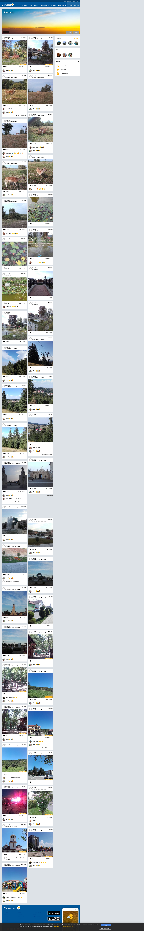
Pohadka (35, 820)
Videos (36, 5)
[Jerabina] (64, 55)
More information (105, 928)
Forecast (24, 5)
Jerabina (34, 447)
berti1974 (8, 108)
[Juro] (59, 43)
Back (6, 32)
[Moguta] (70, 55)
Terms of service (37, 912)
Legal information (37, 916)
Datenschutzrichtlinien (38, 918)
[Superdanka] (70, 43)
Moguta (8, 897)
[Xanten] (64, 43)
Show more (76, 38)
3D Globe (53, 5)
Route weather (44, 5)
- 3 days (6, 916)
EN (74, 1)
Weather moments (73, 5)
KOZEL (8, 777)
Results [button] (58, 61)
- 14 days (6, 920)
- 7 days (6, 918)
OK (106, 925)
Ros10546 (35, 741)
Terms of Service (67, 926)
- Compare (6, 922)
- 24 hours (6, 914)
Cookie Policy (56, 926)
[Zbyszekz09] (76, 43)
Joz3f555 (8, 233)
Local (76, 32)
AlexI (7, 70)
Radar (30, 5)
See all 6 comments (20, 115)
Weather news (62, 5)
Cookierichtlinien (37, 920)
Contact (35, 914)
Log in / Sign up (67, 1)
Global (69, 32)
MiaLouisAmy (10, 697)
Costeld (7, 37)
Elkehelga (8, 153)
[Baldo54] (59, 55)
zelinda (34, 189)
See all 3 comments (20, 501)
